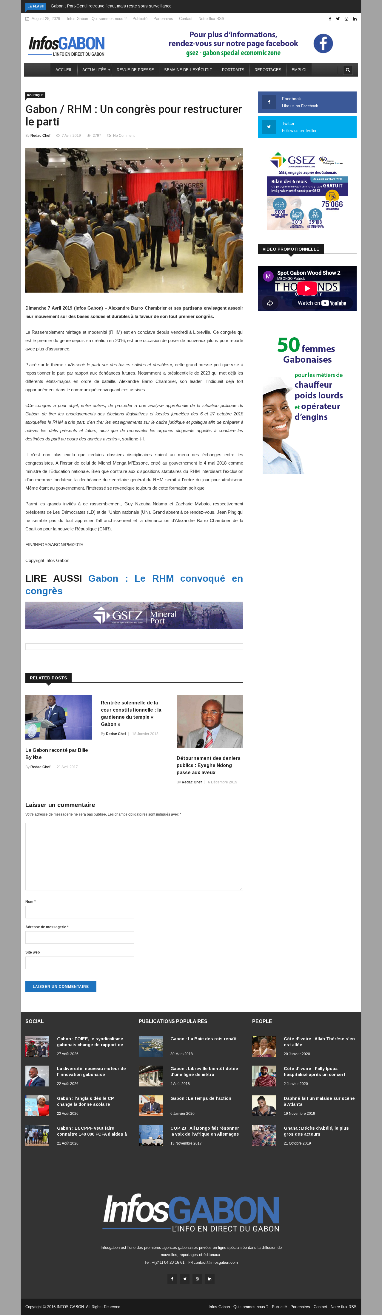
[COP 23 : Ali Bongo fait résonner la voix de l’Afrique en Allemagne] (152, 1136)
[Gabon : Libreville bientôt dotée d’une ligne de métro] (152, 1077)
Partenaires (163, 18)
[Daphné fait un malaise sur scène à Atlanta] (265, 1107)
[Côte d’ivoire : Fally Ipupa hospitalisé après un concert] (265, 1077)
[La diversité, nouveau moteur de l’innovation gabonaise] (38, 1077)
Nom (30, 902)
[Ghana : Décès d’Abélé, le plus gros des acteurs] (265, 1136)
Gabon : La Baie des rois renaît (203, 1038)
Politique (35, 95)
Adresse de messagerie (47, 927)
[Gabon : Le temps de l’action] (152, 1107)
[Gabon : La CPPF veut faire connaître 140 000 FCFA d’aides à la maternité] (38, 1136)
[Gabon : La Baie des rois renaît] (152, 1047)
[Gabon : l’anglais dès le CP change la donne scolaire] (38, 1107)
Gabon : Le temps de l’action (200, 1098)
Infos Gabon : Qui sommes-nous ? (97, 18)
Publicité (140, 18)
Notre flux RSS (211, 18)
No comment (124, 135)
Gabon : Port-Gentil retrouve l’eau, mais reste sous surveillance (111, 6)
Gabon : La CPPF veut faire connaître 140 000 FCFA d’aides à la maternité (92, 1134)
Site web (32, 952)
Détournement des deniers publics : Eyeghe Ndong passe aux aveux (209, 765)
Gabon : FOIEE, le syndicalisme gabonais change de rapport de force (90, 1044)
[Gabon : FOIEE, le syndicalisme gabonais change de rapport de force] (38, 1047)
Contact (185, 18)
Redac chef (40, 135)
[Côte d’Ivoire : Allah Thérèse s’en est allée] (265, 1047)
